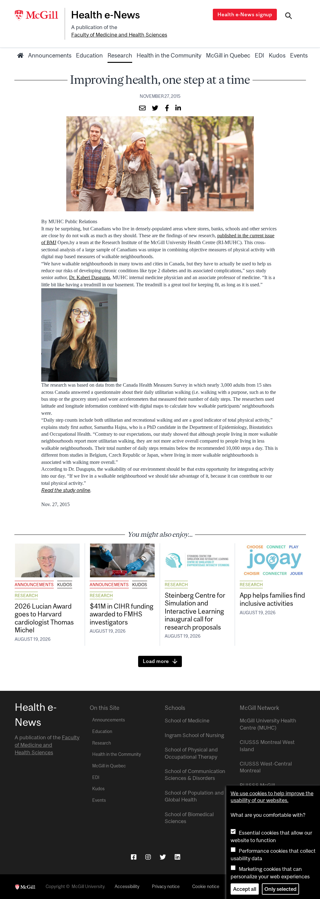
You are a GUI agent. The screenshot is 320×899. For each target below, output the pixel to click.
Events (299, 55)
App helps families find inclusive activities (272, 599)
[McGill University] (40, 15)
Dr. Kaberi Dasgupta (89, 277)
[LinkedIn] (177, 857)
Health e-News (105, 15)
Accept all (244, 889)
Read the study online (65, 490)
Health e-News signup (245, 14)
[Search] (288, 16)
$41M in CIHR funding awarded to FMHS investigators (121, 614)
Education (89, 55)
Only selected (280, 889)
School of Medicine (187, 720)
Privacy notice (166, 886)
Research (120, 55)
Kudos (277, 55)
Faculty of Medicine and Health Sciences (119, 35)
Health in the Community (169, 55)
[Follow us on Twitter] (163, 857)
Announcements (50, 55)
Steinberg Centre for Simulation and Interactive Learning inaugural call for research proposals (195, 611)
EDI (259, 55)
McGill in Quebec (228, 55)
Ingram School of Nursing (194, 735)
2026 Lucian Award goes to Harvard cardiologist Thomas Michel (44, 618)
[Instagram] (148, 857)
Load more (156, 661)
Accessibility (127, 886)
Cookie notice (205, 886)
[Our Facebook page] (134, 857)
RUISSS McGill (257, 785)
